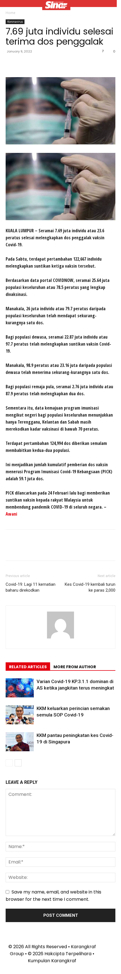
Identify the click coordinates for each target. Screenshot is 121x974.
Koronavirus (15, 22)
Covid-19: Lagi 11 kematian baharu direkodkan (30, 587)
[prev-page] (9, 762)
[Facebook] (11, 64)
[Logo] (56, 5)
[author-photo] (60, 638)
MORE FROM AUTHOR (74, 667)
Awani (11, 514)
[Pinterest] (37, 64)
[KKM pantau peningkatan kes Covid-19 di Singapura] (20, 742)
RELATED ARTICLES (28, 667)
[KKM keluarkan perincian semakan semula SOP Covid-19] (20, 715)
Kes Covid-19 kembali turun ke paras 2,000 (90, 587)
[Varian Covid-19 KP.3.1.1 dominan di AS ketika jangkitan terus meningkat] (20, 688)
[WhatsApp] (50, 64)
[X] (24, 64)
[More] (63, 64)
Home (10, 12)
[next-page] (18, 762)
